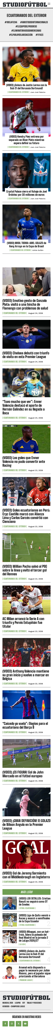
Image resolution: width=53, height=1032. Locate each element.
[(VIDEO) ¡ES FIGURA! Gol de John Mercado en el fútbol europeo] (26, 753)
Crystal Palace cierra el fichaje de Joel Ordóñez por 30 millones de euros (26, 193)
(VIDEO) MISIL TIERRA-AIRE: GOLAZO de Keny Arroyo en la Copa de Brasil (26, 244)
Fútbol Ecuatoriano (27, 908)
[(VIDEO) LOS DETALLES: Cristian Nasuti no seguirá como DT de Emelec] (9, 903)
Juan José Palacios (37, 92)
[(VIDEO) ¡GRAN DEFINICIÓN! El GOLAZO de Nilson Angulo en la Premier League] (26, 802)
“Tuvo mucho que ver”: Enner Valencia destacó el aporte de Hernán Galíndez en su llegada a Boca (23, 407)
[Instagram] (12, 1023)
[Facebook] (5, 1023)
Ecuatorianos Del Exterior (18, 92)
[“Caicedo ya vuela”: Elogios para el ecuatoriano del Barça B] (26, 704)
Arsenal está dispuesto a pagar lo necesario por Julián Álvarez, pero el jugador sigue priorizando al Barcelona (35, 972)
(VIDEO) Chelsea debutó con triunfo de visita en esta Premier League (25, 355)
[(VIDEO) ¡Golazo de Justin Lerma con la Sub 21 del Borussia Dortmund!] (26, 66)
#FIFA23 (39, 34)
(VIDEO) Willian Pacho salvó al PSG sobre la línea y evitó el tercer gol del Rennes (24, 570)
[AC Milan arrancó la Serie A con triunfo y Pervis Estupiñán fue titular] (26, 600)
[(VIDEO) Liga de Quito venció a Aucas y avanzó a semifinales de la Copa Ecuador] (9, 919)
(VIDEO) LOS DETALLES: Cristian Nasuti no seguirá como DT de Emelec (35, 901)
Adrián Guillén (37, 250)
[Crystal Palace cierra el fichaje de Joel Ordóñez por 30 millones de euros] (26, 172)
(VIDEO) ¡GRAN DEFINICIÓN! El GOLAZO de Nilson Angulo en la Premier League (26, 824)
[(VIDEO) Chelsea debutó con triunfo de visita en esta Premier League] (26, 334)
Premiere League (26, 980)
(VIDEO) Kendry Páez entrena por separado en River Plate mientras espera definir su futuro (26, 140)
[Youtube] (25, 1023)
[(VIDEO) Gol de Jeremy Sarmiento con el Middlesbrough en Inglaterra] (26, 854)
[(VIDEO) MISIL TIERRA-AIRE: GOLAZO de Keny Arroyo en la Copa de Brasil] (26, 224)
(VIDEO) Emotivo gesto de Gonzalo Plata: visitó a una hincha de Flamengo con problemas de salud (25, 304)
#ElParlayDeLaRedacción (21, 34)
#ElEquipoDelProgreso (26, 26)
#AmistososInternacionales (34, 22)
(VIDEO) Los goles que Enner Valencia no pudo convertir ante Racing (23, 461)
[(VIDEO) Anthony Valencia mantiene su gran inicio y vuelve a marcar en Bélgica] (26, 652)
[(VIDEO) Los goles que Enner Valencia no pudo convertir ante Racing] (26, 439)
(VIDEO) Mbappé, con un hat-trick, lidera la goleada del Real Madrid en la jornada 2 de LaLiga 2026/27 (34, 936)
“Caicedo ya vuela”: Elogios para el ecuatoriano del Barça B (25, 725)
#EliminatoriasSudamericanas (26, 30)
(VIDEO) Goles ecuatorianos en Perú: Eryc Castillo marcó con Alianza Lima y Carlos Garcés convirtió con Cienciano (26, 516)
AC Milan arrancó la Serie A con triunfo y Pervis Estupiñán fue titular (23, 622)
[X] (18, 1023)
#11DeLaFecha (11, 22)
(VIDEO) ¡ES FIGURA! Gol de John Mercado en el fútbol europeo (23, 774)
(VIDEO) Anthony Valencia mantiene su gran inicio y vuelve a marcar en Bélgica (25, 675)
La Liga (22, 944)
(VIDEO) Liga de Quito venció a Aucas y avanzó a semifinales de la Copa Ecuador (34, 918)
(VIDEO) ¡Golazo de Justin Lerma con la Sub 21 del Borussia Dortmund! (26, 86)
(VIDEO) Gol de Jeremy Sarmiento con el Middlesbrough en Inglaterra (26, 875)
